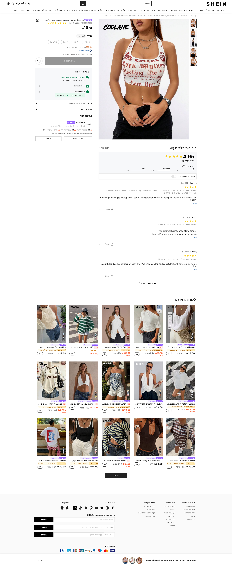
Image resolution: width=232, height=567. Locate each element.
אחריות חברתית (190, 513)
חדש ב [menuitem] (200, 10)
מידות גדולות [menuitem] (163, 10)
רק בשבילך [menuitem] (210, 10)
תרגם (195, 203)
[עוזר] (111, 209)
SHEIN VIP (171, 523)
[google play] (62, 509)
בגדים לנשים (185, 16)
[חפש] (83, 3)
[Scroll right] (8, 10)
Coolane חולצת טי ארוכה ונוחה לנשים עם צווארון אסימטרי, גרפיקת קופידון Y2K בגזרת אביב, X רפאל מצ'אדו (116, 461)
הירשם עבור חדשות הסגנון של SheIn (101, 515)
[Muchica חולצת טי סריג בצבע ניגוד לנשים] (180, 380)
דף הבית (194, 16)
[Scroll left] (11, 10)
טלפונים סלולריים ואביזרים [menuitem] (42, 10)
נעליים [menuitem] (100, 10)
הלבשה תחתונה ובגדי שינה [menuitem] (115, 10)
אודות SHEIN (190, 506)
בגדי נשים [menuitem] (183, 10)
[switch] (173, 176)
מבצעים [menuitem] (192, 10)
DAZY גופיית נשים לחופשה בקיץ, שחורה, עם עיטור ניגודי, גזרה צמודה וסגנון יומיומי (83, 461)
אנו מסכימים (110, 546)
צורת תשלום (151, 510)
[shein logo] (216, 4)
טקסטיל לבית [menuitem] (60, 10)
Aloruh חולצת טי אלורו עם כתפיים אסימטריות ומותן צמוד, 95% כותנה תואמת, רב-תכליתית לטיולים (148, 347)
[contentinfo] (74, 550)
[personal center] (28, 3)
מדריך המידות (170, 519)
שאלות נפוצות (150, 516)
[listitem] (180, 330)
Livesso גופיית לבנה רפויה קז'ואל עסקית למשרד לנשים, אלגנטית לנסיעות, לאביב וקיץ (180, 347)
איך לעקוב (171, 516)
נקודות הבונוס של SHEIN (146, 513)
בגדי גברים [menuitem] (145, 10)
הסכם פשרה (191, 519)
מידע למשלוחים (169, 506)
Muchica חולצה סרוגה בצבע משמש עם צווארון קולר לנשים (51, 347)
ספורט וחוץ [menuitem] (13, 10)
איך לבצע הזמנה (169, 513)
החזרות (172, 510)
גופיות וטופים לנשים (145, 16)
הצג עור (116, 475)
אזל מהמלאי (68, 60)
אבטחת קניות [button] (80, 92)
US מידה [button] (82, 36)
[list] (93, 508)
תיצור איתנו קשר (149, 506)
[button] (12, 3)
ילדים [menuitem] (153, 10)
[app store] (67, 509)
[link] (23, 3)
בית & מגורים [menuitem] (133, 10)
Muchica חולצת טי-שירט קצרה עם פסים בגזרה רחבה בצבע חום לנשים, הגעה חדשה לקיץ (180, 461)
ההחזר (173, 526)
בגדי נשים (175, 16)
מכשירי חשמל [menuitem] (25, 10)
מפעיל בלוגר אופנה (188, 510)
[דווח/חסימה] (100, 209)
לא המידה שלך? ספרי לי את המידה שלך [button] (78, 54)
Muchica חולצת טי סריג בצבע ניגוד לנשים (180, 404)
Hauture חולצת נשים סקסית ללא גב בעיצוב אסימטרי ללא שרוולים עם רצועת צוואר (148, 404)
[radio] (87, 42)
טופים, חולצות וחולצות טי (162, 16)
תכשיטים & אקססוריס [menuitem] (87, 10)
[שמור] (39, 61)
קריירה (193, 516)
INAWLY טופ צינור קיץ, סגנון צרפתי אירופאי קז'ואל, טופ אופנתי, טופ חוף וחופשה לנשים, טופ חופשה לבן (116, 404)
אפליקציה (65, 503)
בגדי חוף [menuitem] (173, 10)
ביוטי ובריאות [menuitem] (72, 10)
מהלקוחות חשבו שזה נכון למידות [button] (76, 47)
